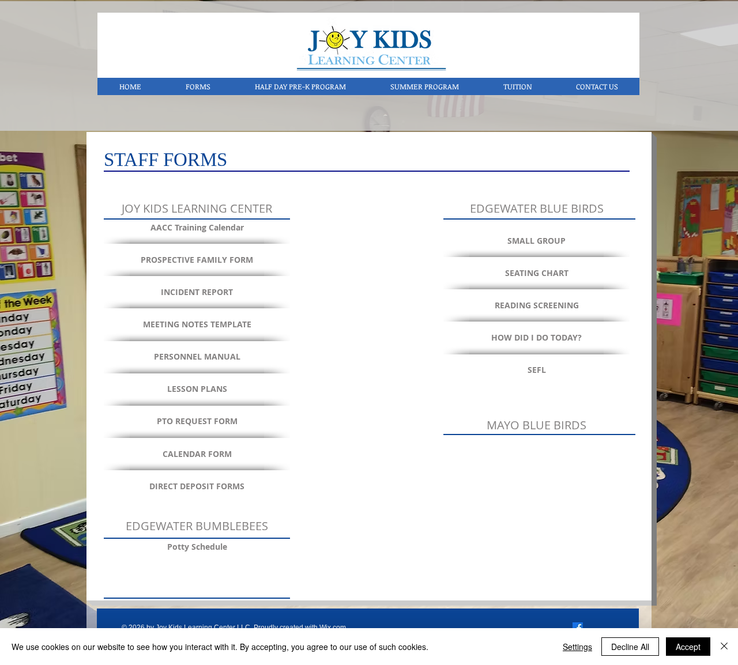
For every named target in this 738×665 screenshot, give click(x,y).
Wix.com (332, 628)
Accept (688, 646)
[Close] (724, 646)
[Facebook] (578, 627)
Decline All (630, 646)
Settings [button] (577, 646)
